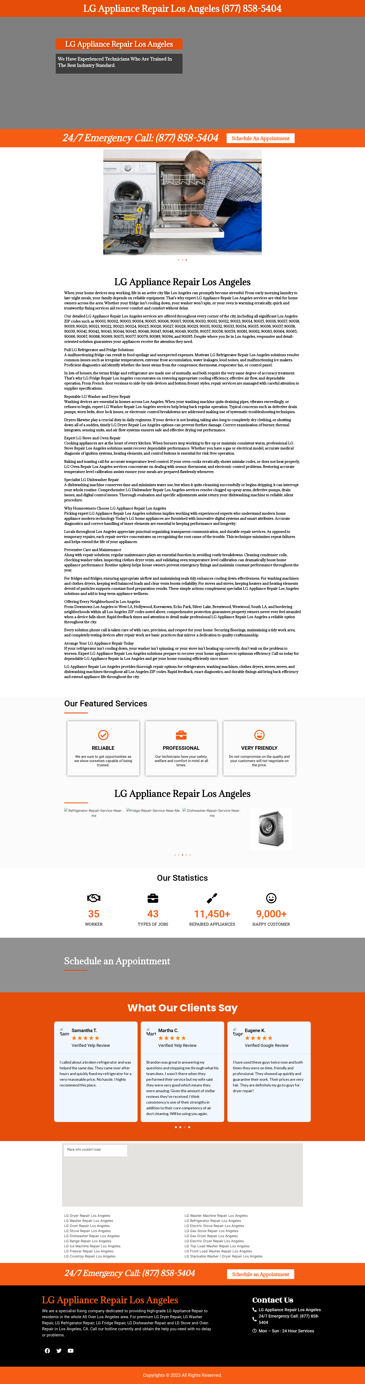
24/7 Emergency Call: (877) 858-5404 (140, 138)
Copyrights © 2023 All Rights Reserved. (182, 1375)
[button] (178, 260)
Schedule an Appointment (117, 961)
